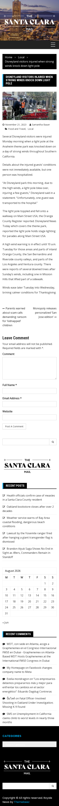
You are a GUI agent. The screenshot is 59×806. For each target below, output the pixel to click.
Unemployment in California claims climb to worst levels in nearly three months (28, 718)
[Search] (53, 442)
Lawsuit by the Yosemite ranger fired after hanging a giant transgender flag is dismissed (27, 537)
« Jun (5, 622)
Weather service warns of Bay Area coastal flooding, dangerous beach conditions (26, 522)
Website (7, 411)
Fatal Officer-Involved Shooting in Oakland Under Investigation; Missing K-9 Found (27, 703)
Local (30, 128)
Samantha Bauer (41, 124)
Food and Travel (17, 128)
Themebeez (22, 802)
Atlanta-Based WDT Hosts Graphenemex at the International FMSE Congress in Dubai (28, 656)
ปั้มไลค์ (11, 698)
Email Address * (12, 398)
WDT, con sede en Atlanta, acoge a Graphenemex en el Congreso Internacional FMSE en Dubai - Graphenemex (29, 648)
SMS (9, 714)
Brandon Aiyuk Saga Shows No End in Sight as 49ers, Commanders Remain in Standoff (27, 553)
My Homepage (16, 668)
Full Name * (9, 385)
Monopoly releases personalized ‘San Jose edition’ (45, 313)
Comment (8, 354)
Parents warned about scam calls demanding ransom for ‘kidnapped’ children (14, 317)
